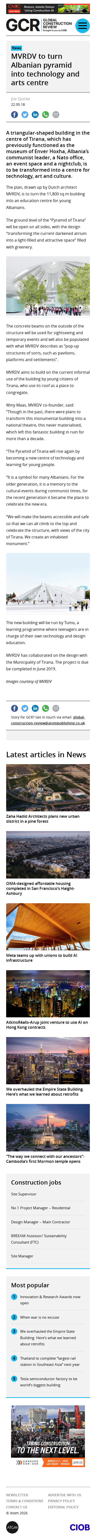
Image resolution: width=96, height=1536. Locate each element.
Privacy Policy (61, 1500)
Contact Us (16, 1507)
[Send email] (55, 114)
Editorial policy (63, 1507)
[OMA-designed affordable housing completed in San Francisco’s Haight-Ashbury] (48, 854)
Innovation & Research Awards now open (50, 1300)
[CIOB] (69, 1527)
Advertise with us (64, 1495)
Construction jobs (36, 1182)
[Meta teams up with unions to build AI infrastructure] (48, 926)
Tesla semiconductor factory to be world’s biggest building (48, 1382)
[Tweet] (24, 114)
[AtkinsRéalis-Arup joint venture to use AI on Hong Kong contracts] (48, 993)
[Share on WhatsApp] (45, 114)
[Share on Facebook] (14, 114)
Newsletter (17, 1495)
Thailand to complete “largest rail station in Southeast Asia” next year (50, 1361)
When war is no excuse (39, 1317)
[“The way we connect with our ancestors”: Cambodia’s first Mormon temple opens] (48, 1127)
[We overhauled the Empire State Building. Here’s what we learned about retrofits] (48, 1060)
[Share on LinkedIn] (35, 114)
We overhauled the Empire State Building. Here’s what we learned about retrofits (48, 1337)
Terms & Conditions (24, 1500)
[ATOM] (27, 1527)
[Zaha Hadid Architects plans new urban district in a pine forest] (48, 787)
